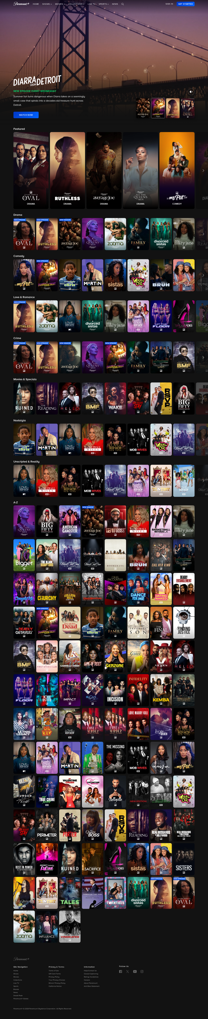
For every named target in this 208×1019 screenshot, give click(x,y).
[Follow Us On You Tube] (135, 971)
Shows (16, 974)
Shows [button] (46, 4)
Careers (87, 980)
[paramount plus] (21, 4)
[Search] (122, 4)
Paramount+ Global (20, 999)
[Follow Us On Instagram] (142, 971)
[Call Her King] (161, 555)
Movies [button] (59, 4)
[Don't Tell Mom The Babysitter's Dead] (70, 623)
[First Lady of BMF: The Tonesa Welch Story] (24, 656)
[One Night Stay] (24, 825)
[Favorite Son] (138, 623)
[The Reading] (138, 825)
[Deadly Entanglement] (184, 589)
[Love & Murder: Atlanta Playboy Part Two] (115, 724)
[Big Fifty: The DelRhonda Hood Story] (47, 521)
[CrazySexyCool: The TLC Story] (92, 589)
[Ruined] (70, 859)
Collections (17, 980)
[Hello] (184, 656)
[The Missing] (115, 758)
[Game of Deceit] (92, 656)
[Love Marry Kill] (138, 724)
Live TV (91, 4)
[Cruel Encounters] (115, 589)
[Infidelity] (138, 690)
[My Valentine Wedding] (92, 792)
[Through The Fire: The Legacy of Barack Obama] (92, 893)
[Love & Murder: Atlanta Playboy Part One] (92, 724)
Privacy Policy (54, 977)
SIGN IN (169, 4)
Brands (16, 989)
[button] (31, 170)
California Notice (55, 986)
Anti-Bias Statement (91, 986)
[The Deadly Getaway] (24, 623)
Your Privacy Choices (57, 980)
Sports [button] (103, 4)
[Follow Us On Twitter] (127, 971)
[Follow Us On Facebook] (120, 971)
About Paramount (90, 983)
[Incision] (115, 690)
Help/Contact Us (90, 971)
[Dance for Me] (138, 589)
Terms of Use (54, 971)
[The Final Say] (161, 623)
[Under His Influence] (47, 927)
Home (36, 4)
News (115, 4)
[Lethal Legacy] (24, 724)
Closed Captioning (91, 974)
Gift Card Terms (55, 974)
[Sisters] (184, 859)
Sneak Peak (17, 996)
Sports (15, 986)
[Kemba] (161, 690)
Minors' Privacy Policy (57, 983)
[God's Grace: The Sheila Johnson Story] (138, 656)
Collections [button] (75, 4)
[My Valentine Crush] (70, 792)
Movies (16, 977)
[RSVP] (115, 825)
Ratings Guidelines (91, 977)
